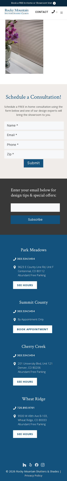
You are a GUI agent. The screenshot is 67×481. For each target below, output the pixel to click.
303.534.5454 (26, 258)
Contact (41, 12)
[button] (61, 12)
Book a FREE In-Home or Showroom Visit (31, 2)
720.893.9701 (26, 407)
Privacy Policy (33, 475)
